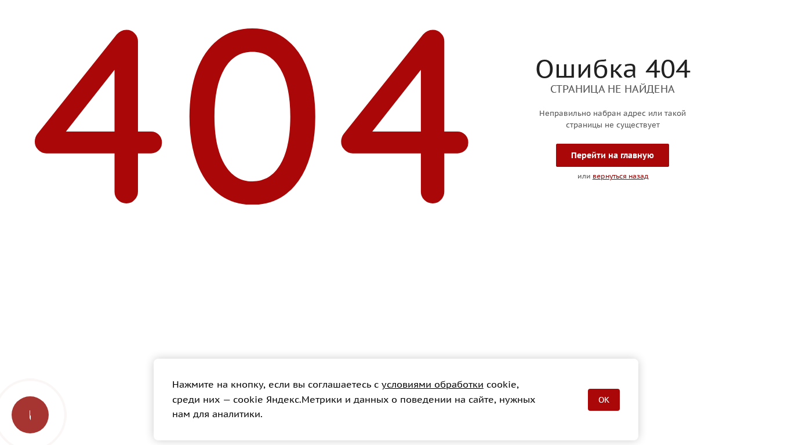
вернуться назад (620, 176)
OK (603, 400)
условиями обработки (433, 384)
